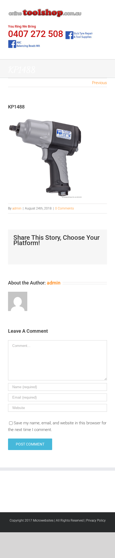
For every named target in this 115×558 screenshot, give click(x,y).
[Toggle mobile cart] (95, 8)
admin (16, 208)
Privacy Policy (96, 520)
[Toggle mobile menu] (105, 8)
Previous (99, 82)
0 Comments (64, 208)
